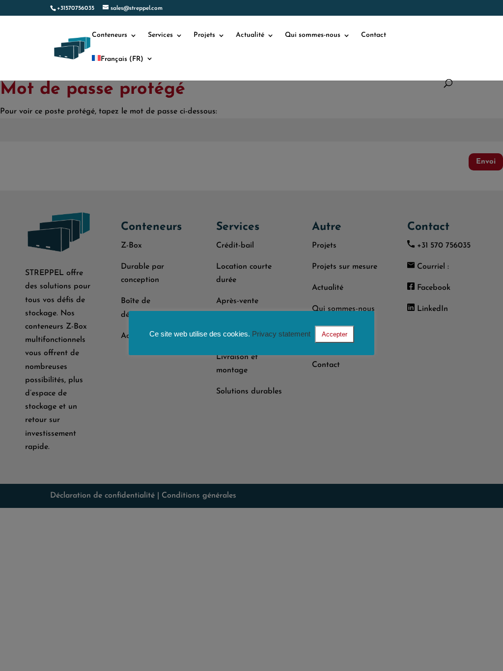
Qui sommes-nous (312, 35)
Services (160, 35)
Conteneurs (109, 35)
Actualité (250, 35)
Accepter (334, 334)
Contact (373, 35)
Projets (204, 35)
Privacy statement (281, 334)
